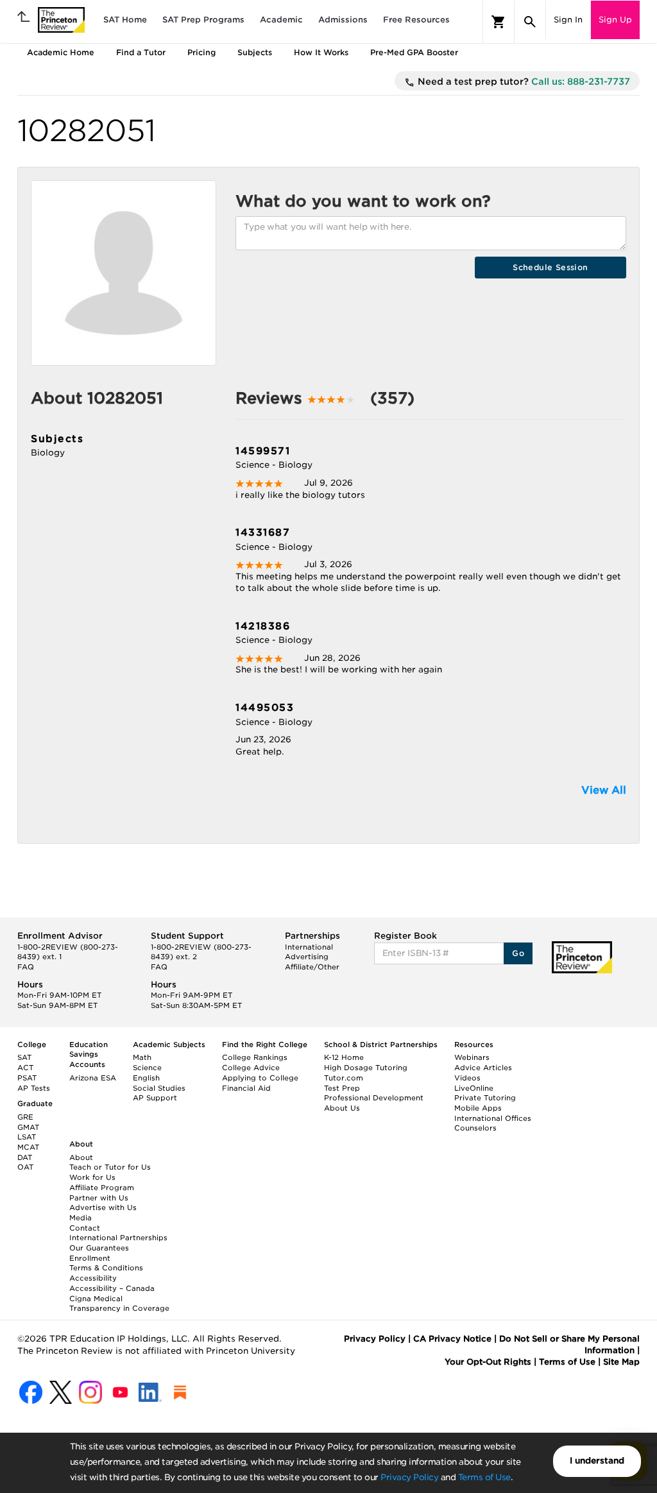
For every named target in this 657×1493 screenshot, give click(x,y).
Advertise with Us (103, 1207)
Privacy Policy (409, 1477)
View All (603, 790)
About (81, 1157)
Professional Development (373, 1097)
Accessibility (93, 1278)
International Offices (492, 1118)
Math (142, 1057)
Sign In (568, 19)
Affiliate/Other (312, 966)
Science (147, 1067)
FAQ (25, 966)
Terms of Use (484, 1477)
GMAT (28, 1127)
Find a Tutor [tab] (141, 52)
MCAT (28, 1147)
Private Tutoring (485, 1097)
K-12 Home (344, 1057)
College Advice (251, 1067)
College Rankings (254, 1057)
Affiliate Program (101, 1187)
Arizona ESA (92, 1077)
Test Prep (342, 1088)
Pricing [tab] (201, 52)
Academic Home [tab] (60, 52)
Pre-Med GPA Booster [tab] (414, 52)
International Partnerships (118, 1237)
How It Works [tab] (321, 52)
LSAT (26, 1136)
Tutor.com (343, 1077)
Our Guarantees (99, 1247)
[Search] (530, 22)
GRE (25, 1117)
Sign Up (615, 19)
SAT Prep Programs (203, 19)
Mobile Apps (478, 1108)
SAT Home (125, 19)
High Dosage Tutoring (365, 1067)
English (146, 1077)
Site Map (621, 1362)
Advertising (306, 956)
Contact (84, 1228)
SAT (24, 1057)
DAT (24, 1157)
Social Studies (159, 1088)
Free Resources (416, 19)
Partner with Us (98, 1197)
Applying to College (260, 1077)
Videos (467, 1077)
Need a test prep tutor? (522, 81)
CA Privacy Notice (452, 1339)
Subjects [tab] (254, 52)
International (309, 947)
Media (80, 1217)
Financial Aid (246, 1088)
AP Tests (33, 1088)
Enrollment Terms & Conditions (106, 1263)
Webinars (472, 1057)
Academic (281, 19)
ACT (25, 1067)
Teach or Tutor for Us (110, 1167)
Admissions (343, 19)
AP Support (155, 1097)
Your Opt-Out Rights (488, 1362)
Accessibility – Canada (112, 1288)
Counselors (475, 1127)
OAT (25, 1167)
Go (518, 953)
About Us (342, 1108)
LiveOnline (473, 1088)
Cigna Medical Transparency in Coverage (119, 1303)
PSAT (27, 1077)
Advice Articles (483, 1067)
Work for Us (92, 1177)
